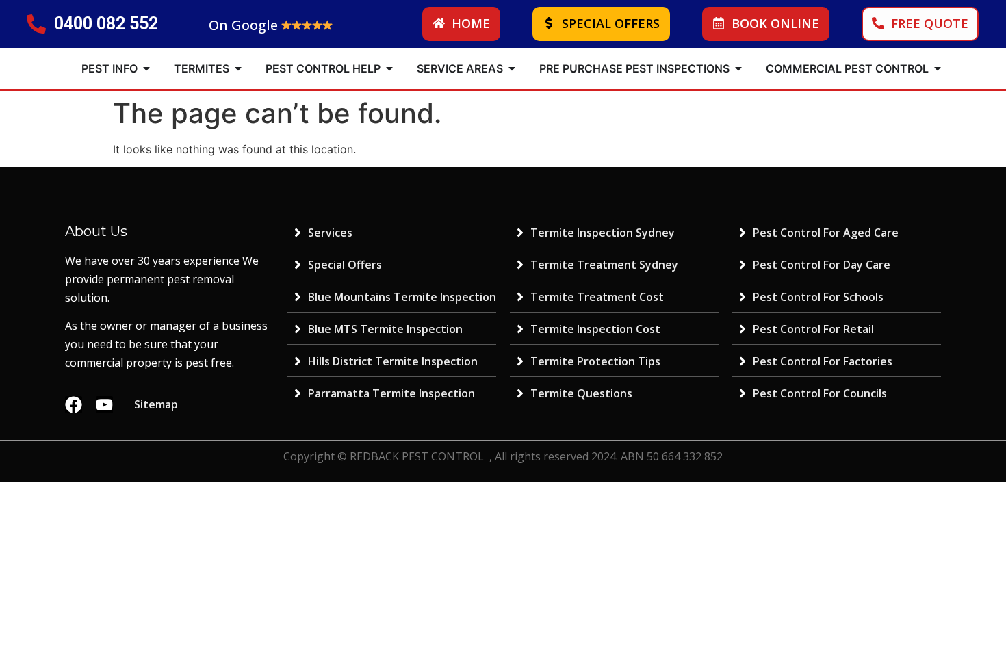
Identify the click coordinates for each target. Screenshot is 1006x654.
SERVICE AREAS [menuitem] (460, 68)
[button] (146, 68)
